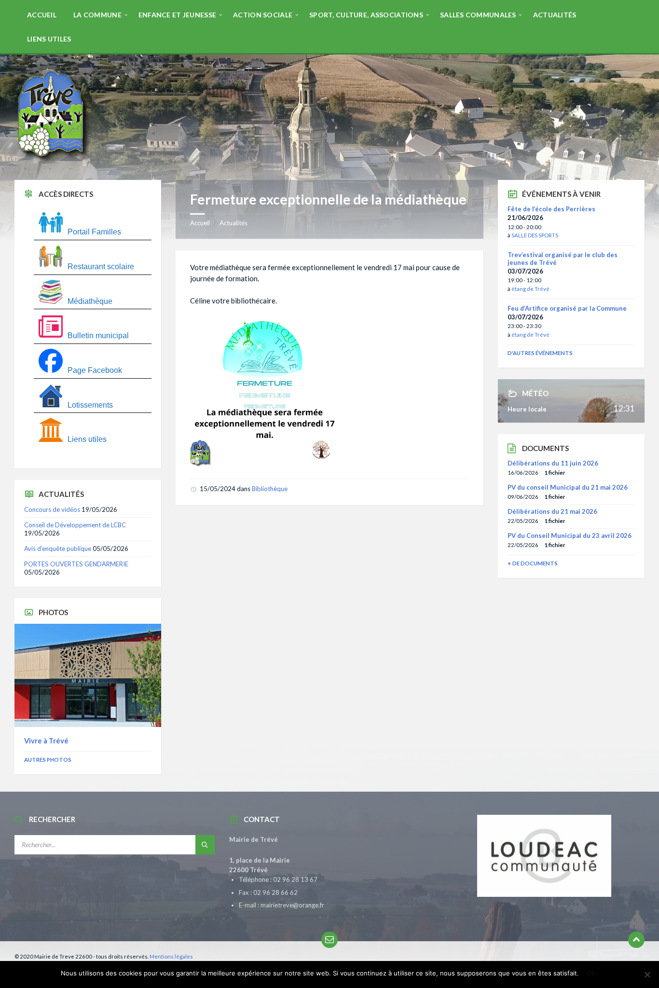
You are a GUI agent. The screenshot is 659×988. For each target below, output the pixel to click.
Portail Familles (94, 232)
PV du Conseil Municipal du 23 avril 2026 (570, 535)
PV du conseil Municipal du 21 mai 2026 (568, 487)
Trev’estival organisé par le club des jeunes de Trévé (563, 258)
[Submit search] (205, 844)
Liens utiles (87, 439)
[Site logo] (53, 161)
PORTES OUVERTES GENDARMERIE (76, 564)
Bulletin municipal (98, 335)
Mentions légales (171, 956)
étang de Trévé (530, 289)
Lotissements (90, 405)
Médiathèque (90, 301)
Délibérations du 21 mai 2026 (552, 511)
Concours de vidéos (52, 509)
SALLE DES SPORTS (534, 235)
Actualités (233, 223)
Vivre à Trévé (46, 740)
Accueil (200, 223)
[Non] (647, 974)
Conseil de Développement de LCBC (75, 525)
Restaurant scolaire (101, 266)
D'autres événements (540, 353)
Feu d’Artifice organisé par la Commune (567, 308)
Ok (591, 973)
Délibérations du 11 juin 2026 (553, 463)
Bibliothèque (270, 489)
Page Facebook (95, 370)
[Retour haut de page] (636, 940)
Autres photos (47, 759)
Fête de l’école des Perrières (551, 209)
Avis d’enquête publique (57, 548)
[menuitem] (41, 14)
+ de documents (533, 563)
